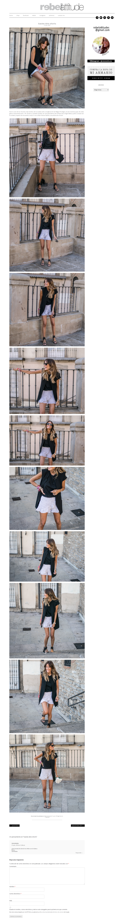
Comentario (12, 866)
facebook (26, 15)
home (11, 15)
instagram (42, 15)
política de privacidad (44, 912)
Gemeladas (15, 843)
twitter (34, 15)
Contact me (61, 15)
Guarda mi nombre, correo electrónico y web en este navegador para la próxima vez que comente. (38, 909)
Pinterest (51, 15)
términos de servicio (58, 912)
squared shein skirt (78, 825)
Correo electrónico (15, 893)
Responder (78, 853)
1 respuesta (47, 817)
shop (17, 15)
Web (10, 900)
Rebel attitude (47, 816)
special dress (14, 825)
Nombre (12, 886)
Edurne (61, 816)
